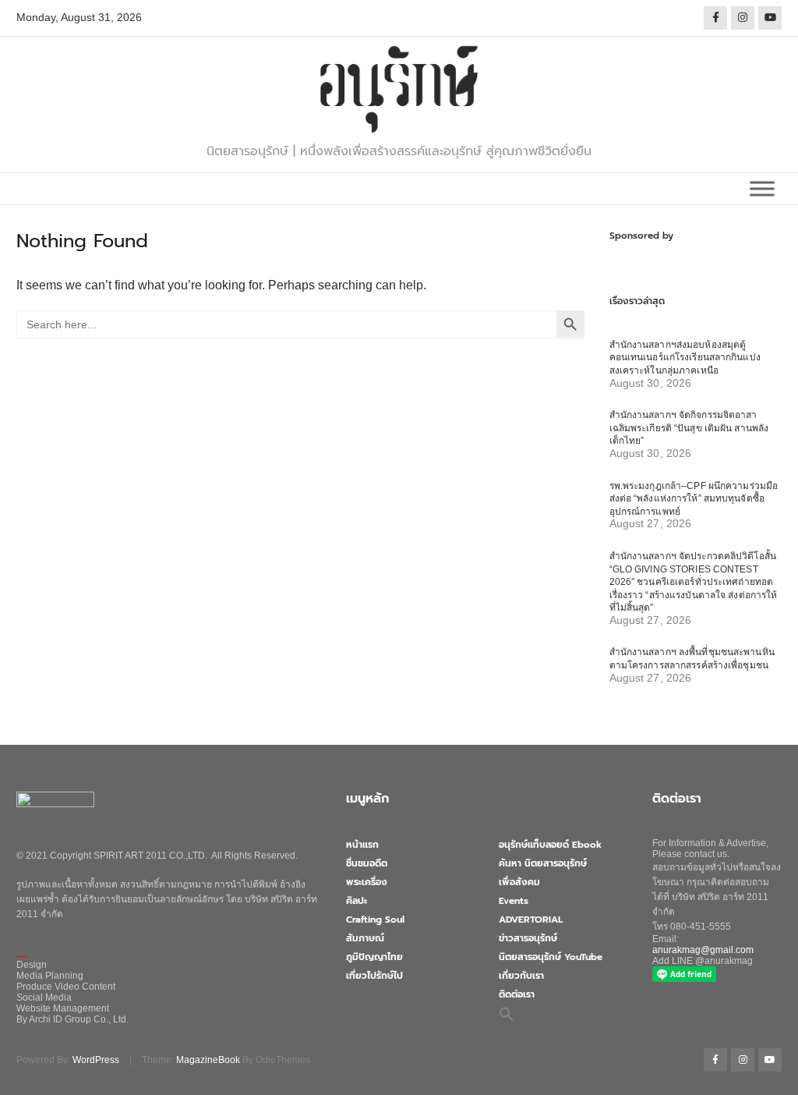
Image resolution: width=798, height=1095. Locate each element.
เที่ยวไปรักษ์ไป (374, 976)
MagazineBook (208, 1059)
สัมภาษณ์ (365, 938)
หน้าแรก (362, 845)
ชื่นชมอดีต (366, 863)
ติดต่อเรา (517, 994)
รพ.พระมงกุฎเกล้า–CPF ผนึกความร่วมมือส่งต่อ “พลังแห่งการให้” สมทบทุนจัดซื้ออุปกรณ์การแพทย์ (694, 498)
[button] (506, 1014)
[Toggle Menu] (762, 188)
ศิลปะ (356, 901)
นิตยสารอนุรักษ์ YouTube (550, 957)
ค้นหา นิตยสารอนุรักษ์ (543, 863)
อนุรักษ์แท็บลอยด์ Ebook (550, 845)
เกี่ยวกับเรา (521, 976)
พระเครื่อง (366, 882)
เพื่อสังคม (519, 882)
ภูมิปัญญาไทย (374, 957)
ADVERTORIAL (531, 919)
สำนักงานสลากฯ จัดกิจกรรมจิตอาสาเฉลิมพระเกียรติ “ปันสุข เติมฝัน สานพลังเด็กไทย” (689, 427)
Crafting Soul (375, 919)
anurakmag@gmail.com (703, 949)
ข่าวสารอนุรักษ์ (528, 938)
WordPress (95, 1059)
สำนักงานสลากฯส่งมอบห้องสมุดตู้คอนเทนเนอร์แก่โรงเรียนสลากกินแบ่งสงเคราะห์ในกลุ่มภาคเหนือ (685, 357)
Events (513, 901)
